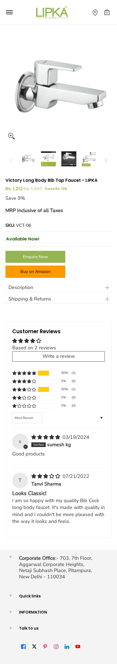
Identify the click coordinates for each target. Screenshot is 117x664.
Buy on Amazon (35, 272)
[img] (46, 437)
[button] (107, 12)
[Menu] (9, 12)
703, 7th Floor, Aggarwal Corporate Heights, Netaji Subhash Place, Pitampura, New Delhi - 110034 (55, 567)
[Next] (106, 160)
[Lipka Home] (52, 12)
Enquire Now (35, 257)
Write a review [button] (58, 356)
